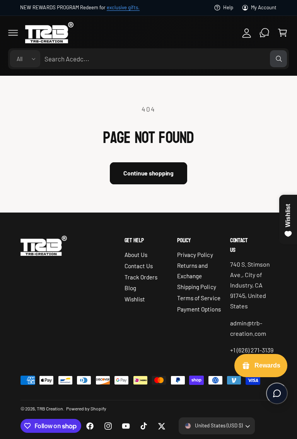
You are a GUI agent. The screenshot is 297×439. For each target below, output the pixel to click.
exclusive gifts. (123, 7)
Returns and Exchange (192, 270)
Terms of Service (198, 297)
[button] (13, 32)
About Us (136, 254)
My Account (264, 7)
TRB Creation (50, 408)
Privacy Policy (195, 254)
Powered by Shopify (86, 408)
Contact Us (139, 265)
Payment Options (198, 309)
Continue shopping (148, 173)
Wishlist (135, 299)
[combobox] (166, 59)
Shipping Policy (196, 286)
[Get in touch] (264, 32)
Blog (130, 287)
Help (228, 7)
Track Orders (141, 277)
